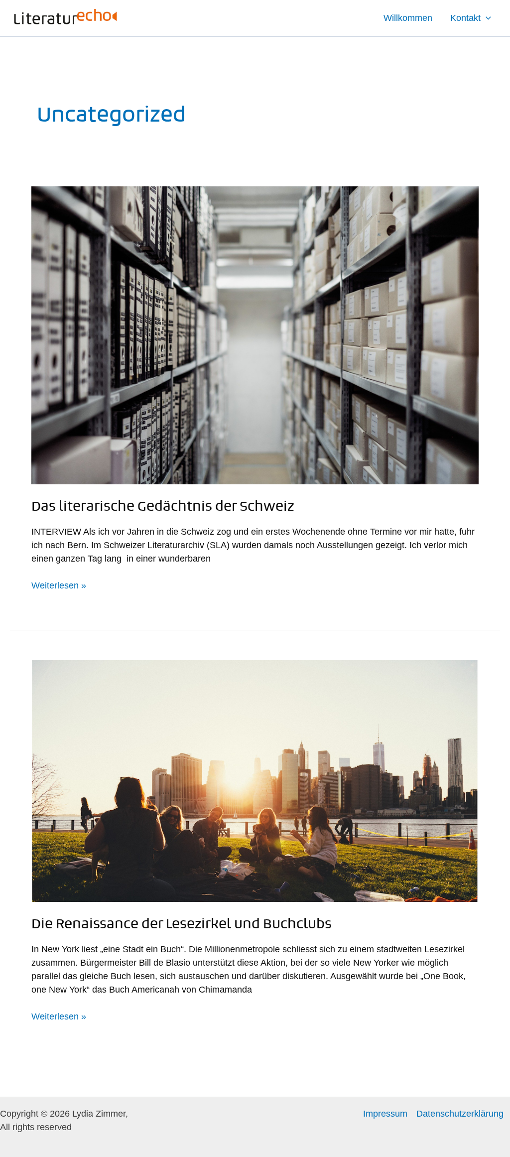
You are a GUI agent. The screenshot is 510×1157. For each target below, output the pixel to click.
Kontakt (465, 18)
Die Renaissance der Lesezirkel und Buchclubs (181, 923)
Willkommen (407, 18)
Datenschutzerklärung (460, 1114)
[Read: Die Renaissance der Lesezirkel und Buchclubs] (255, 780)
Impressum (385, 1114)
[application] (486, 17)
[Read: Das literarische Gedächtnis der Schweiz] (255, 335)
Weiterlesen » (58, 584)
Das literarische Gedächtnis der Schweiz (162, 506)
